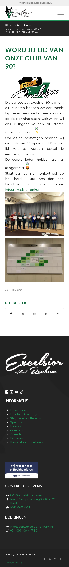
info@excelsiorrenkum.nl (25, 190)
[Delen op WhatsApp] (34, 313)
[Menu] (59, 12)
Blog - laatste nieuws (18, 25)
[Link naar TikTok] (61, 558)
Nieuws (15, 426)
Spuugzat (17, 422)
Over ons (16, 430)
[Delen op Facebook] (11, 313)
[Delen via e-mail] (58, 313)
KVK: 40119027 (20, 507)
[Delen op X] (23, 313)
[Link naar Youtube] (55, 558)
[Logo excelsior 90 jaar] (34, 87)
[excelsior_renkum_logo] (28, 12)
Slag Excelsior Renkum (26, 418)
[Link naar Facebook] (44, 558)
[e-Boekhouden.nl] (21, 477)
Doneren (16, 438)
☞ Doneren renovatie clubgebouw (35, 2)
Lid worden (18, 410)
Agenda (15, 434)
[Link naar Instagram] (50, 558)
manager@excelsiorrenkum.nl (31, 526)
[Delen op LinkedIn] (46, 313)
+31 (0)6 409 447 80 (23, 530)
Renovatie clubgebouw (26, 442)
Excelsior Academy (23, 414)
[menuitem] (35, 3)
